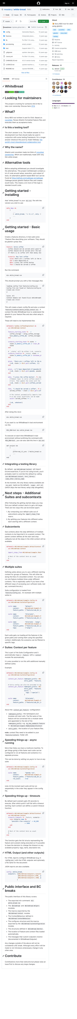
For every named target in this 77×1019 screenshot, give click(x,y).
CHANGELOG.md (11, 60)
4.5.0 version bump (28, 60)
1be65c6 (33, 27)
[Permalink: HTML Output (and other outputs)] (3, 852)
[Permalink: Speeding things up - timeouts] (3, 795)
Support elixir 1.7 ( (28, 48)
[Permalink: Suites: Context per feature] (3, 647)
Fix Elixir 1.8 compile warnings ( (32, 40)
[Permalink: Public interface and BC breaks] (3, 888)
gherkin (55, 33)
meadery (8, 9)
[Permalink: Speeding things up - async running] (3, 741)
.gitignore (9, 52)
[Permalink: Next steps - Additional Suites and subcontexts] (3, 495)
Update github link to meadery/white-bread (26, 27)
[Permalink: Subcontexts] (3, 526)
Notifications (46, 9)
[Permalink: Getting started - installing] (3, 192)
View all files (25, 72)
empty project (26, 44)
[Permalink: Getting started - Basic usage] (3, 229)
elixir (68, 29)
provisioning (10, 44)
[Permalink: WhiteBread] (3, 86)
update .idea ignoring (29, 52)
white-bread (20, 9)
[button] (43, 207)
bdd (54, 29)
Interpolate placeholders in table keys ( (35, 36)
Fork (58, 9)
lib (6, 40)
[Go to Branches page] (16, 21)
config (8, 32)
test (7, 48)
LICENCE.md (10, 64)
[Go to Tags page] (21, 21)
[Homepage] (38, 3)
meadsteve (7, 27)
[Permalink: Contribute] (3, 955)
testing (55, 36)
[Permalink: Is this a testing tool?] (3, 127)
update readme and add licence (32, 64)
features (8, 36)
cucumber (8, 120)
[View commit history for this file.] (46, 27)
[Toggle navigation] (3, 3)
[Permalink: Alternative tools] (3, 162)
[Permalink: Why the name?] (3, 147)
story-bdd (64, 33)
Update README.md (29, 68)
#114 (33, 106)
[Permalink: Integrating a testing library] (3, 464)
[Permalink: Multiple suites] (3, 566)
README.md (10, 68)
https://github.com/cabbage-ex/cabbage (27, 178)
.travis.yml (9, 56)
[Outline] (46, 78)
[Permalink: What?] (3, 111)
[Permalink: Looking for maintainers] (3, 98)
